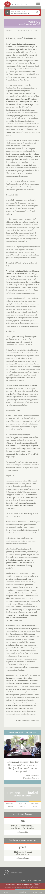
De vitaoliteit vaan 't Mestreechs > (28, 721)
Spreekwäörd (37, 892)
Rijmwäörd (22, 892)
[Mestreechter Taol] (15, 4)
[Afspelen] (22, 746)
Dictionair (7, 892)
